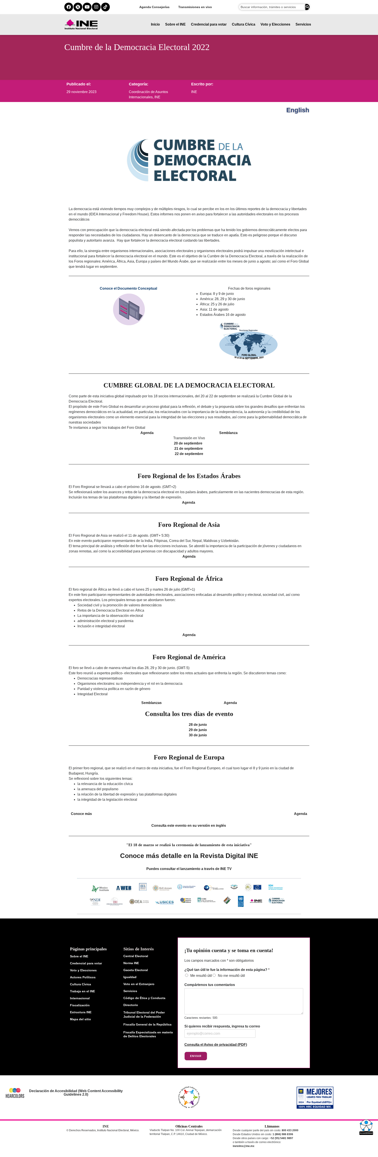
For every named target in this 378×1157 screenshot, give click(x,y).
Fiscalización (80, 1005)
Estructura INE (80, 1012)
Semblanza (228, 433)
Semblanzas (151, 703)
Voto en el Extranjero (138, 984)
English (297, 110)
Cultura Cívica (243, 24)
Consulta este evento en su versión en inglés (188, 825)
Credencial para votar (209, 24)
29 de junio (198, 730)
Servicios (303, 24)
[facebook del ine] (68, 7)
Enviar (195, 1056)
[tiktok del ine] (105, 7)
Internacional (80, 998)
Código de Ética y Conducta (144, 998)
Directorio (130, 1005)
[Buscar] (307, 7)
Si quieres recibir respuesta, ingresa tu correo (222, 1026)
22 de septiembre (189, 454)
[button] (366, 1127)
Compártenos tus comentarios (209, 985)
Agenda (147, 433)
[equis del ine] (78, 7)
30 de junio (198, 735)
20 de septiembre (188, 443)
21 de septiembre (188, 448)
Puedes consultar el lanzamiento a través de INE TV (189, 869)
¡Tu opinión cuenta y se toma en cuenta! (228, 950)
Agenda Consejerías (154, 7)
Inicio (155, 24)
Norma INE (131, 963)
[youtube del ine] (87, 7)
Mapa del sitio (80, 1019)
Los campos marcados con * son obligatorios (219, 960)
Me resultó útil (201, 975)
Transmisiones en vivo (195, 7)
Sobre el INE (175, 24)
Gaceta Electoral (135, 970)
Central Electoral (135, 956)
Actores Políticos (83, 977)
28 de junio (198, 724)
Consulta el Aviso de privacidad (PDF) (215, 1044)
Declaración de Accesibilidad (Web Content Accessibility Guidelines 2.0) (75, 1092)
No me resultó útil (231, 975)
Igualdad (129, 977)
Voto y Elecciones (275, 24)
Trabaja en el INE (82, 991)
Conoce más (81, 814)
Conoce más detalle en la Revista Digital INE (189, 855)
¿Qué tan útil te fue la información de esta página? (227, 970)
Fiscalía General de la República (147, 1024)
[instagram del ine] (96, 7)
